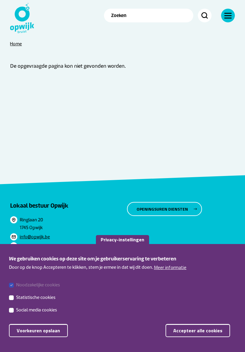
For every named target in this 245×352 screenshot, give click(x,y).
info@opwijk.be (35, 237)
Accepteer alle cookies (197, 330)
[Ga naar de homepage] (22, 18)
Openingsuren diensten (162, 209)
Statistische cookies (36, 297)
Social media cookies (36, 310)
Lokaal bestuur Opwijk (39, 205)
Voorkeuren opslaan (38, 330)
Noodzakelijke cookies (38, 285)
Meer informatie (170, 267)
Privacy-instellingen (122, 239)
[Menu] (228, 15)
